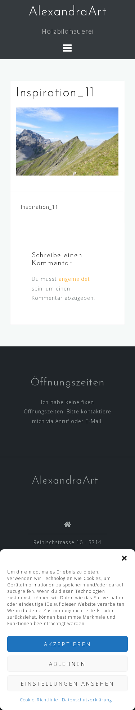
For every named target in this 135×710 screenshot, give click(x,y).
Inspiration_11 (39, 206)
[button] (124, 558)
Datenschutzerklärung (87, 700)
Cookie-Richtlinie (39, 700)
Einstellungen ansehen (67, 683)
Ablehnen (67, 663)
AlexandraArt (67, 12)
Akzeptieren (67, 644)
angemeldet (74, 278)
